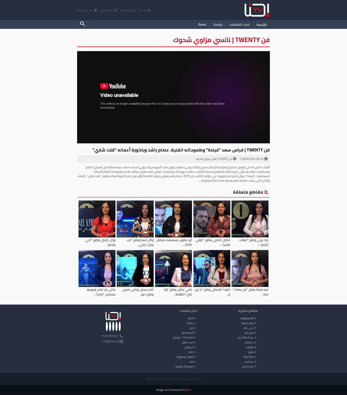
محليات (191, 323)
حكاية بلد (251, 342)
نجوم (252, 352)
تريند (193, 361)
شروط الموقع (108, 10)
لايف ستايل (189, 342)
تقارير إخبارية (249, 323)
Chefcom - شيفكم (185, 337)
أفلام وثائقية (249, 318)
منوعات (251, 347)
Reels (202, 24)
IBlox (188, 389)
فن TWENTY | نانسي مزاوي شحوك (216, 159)
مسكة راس (249, 366)
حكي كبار (250, 328)
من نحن (145, 10)
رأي (193, 328)
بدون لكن (250, 332)
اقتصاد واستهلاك (186, 356)
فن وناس (190, 347)
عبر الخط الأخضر (247, 337)
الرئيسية (261, 24)
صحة (192, 352)
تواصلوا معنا (128, 10)
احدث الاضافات (239, 24)
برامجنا (217, 24)
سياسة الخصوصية (87, 10)
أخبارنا (192, 318)
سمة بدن (250, 361)
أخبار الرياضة (189, 332)
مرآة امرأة (250, 356)
